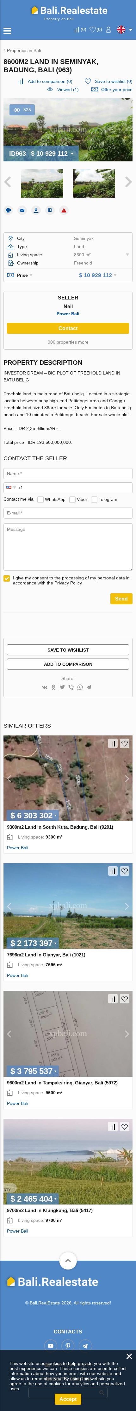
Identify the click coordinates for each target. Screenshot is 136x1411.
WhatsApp (55, 499)
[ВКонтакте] (44, 687)
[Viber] (71, 687)
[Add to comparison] (113, 743)
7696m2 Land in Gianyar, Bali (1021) (46, 954)
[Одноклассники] (53, 687)
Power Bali (68, 313)
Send (121, 598)
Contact (68, 328)
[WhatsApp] (80, 687)
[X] (62, 687)
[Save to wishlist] (124, 743)
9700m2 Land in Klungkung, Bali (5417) (50, 1210)
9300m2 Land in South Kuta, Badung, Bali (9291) (60, 827)
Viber (82, 499)
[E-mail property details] (22, 210)
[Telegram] (89, 687)
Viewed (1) (68, 89)
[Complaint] (64, 210)
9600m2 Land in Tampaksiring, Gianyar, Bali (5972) (62, 1082)
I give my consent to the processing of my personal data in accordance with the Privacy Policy (71, 580)
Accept (68, 1399)
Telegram (108, 499)
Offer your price (117, 89)
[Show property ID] (50, 210)
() (83, 29)
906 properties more (68, 342)
